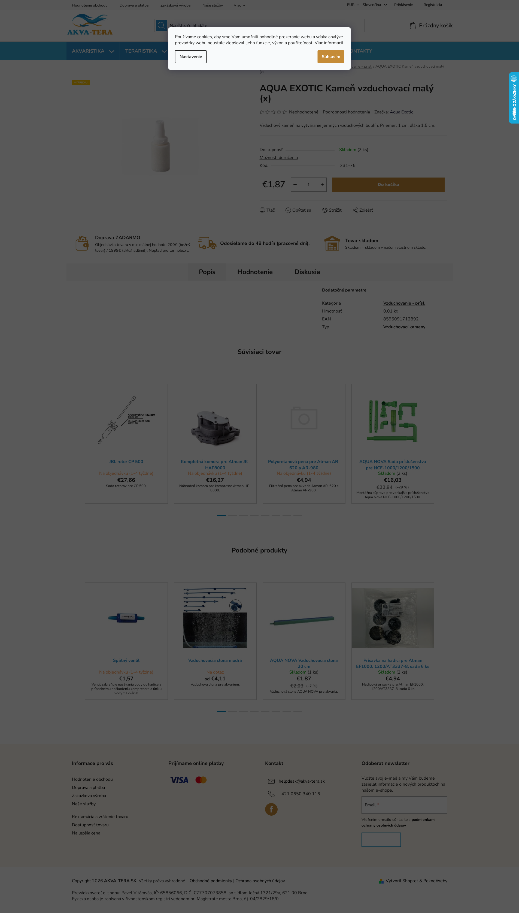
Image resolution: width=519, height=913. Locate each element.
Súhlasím (331, 57)
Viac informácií (329, 43)
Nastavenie (191, 57)
